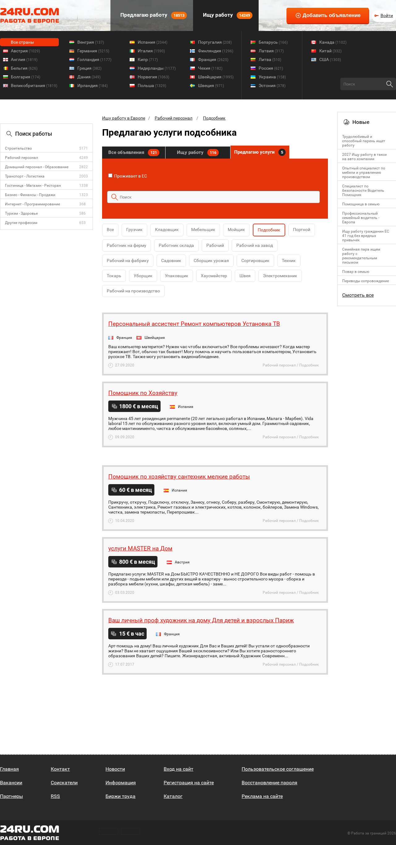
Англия (24, 59)
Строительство (18, 148)
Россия (271, 68)
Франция (213, 59)
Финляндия (215, 50)
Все (110, 229)
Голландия (94, 59)
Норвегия (153, 76)
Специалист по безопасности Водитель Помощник (363, 190)
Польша (152, 85)
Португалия (215, 42)
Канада (332, 42)
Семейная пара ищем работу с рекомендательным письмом (361, 256)
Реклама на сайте (262, 796)
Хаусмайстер (214, 275)
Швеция (211, 85)
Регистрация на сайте (189, 783)
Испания (152, 42)
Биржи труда (120, 796)
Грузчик (134, 229)
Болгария (25, 76)
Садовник (171, 260)
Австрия (25, 50)
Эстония (272, 85)
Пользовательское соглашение (278, 769)
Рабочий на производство (133, 290)
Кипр (148, 59)
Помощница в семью (361, 204)
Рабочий (215, 245)
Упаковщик (176, 275)
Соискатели (64, 783)
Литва (270, 59)
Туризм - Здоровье (21, 213)
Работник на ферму (126, 245)
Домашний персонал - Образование (36, 167)
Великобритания (34, 85)
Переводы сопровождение (365, 281)
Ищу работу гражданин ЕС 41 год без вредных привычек (365, 235)
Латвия (271, 50)
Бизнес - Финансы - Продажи (30, 195)
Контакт (60, 769)
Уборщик (143, 275)
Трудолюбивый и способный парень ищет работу (363, 140)
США (330, 59)
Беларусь (273, 42)
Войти (387, 15)
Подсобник (214, 118)
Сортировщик (255, 260)
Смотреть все (358, 295)
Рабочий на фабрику (128, 260)
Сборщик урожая (211, 260)
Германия (93, 50)
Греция (89, 68)
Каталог (173, 796)
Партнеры (11, 796)
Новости (115, 769)
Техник (289, 260)
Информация (120, 783)
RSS (55, 796)
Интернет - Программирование (32, 204)
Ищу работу (226, 15)
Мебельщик (203, 229)
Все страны (22, 42)
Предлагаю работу (151, 15)
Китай (330, 50)
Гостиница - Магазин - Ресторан (33, 185)
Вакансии (11, 783)
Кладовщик (167, 229)
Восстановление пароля (269, 783)
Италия (151, 50)
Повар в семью (355, 271)
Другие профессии (21, 223)
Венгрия (90, 42)
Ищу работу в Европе (123, 118)
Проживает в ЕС (130, 175)
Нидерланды (157, 68)
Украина (272, 76)
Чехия (210, 68)
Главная (9, 769)
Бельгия (24, 68)
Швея (245, 275)
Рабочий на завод (254, 245)
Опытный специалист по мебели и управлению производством (363, 172)
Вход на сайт (178, 769)
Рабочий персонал (21, 157)
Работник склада (176, 245)
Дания (89, 76)
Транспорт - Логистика (25, 176)
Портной (301, 229)
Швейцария (216, 76)
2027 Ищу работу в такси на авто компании (364, 156)
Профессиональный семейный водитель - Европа (360, 217)
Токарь (114, 275)
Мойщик (236, 229)
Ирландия (92, 85)
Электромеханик (280, 275)
